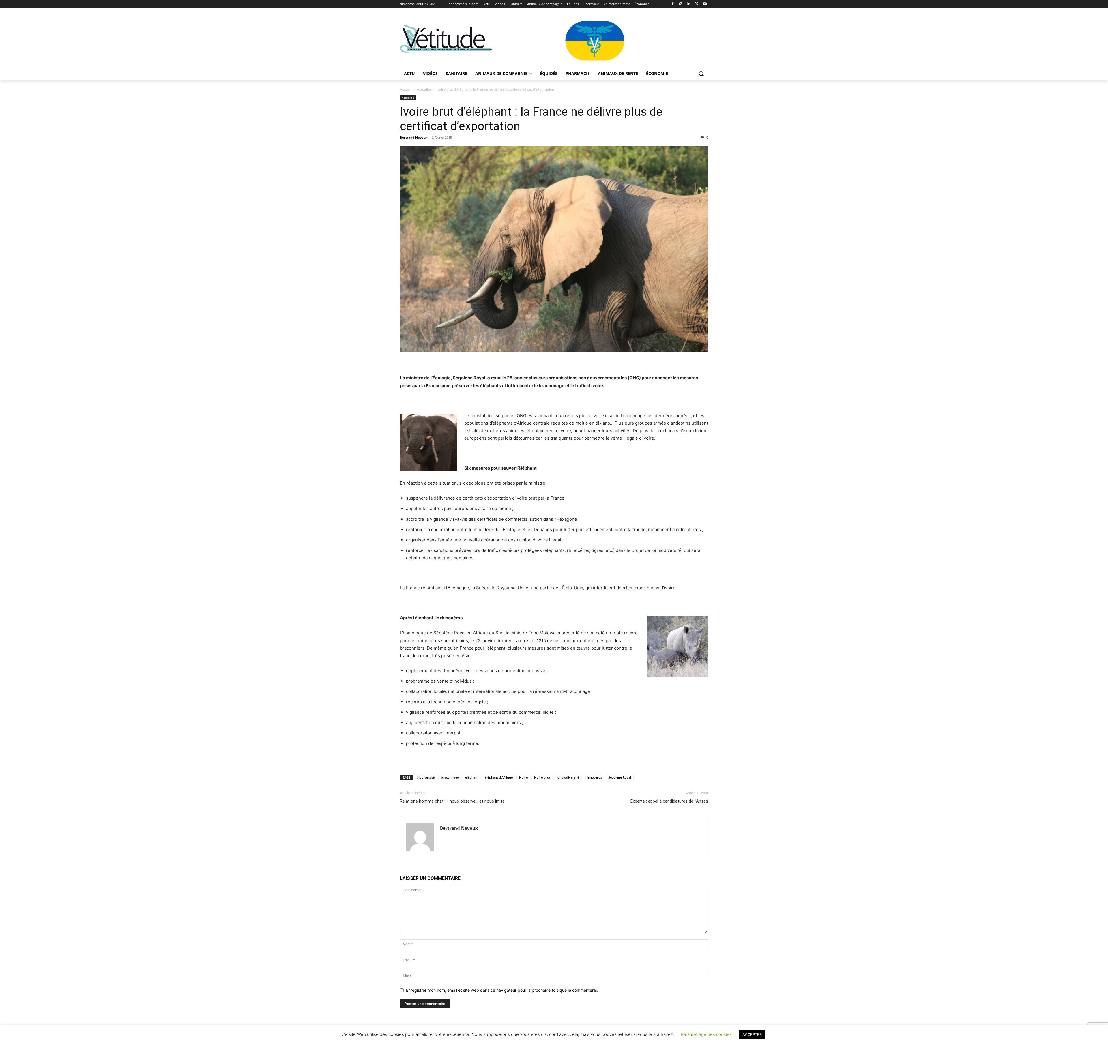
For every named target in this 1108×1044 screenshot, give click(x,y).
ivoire (523, 777)
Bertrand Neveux (413, 137)
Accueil (405, 89)
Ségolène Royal (619, 777)
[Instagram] (680, 4)
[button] (701, 73)
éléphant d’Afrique (499, 777)
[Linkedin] (689, 4)
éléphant (471, 777)
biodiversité (426, 777)
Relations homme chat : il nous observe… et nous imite (452, 801)
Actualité (424, 89)
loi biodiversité (568, 777)
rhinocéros (593, 777)
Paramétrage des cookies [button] (706, 1034)
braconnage (450, 777)
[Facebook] (672, 4)
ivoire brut (542, 777)
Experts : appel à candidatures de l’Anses (669, 801)
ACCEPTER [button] (752, 1034)
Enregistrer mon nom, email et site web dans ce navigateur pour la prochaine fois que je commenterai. (502, 990)
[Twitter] (696, 4)
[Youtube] (704, 4)
